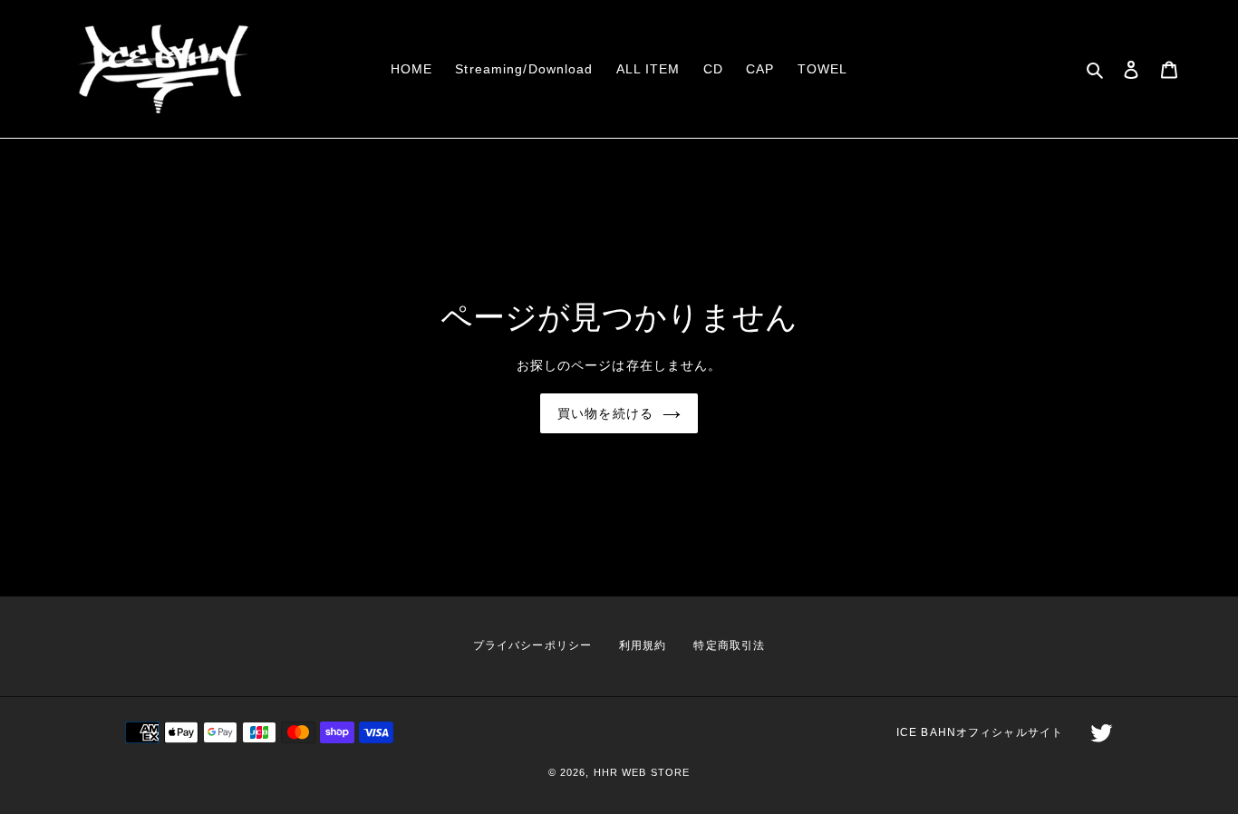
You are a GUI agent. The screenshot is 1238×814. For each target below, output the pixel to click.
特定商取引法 (729, 645)
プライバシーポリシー (532, 645)
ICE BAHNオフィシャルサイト (979, 732)
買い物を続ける (605, 413)
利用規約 (642, 645)
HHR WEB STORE (642, 772)
